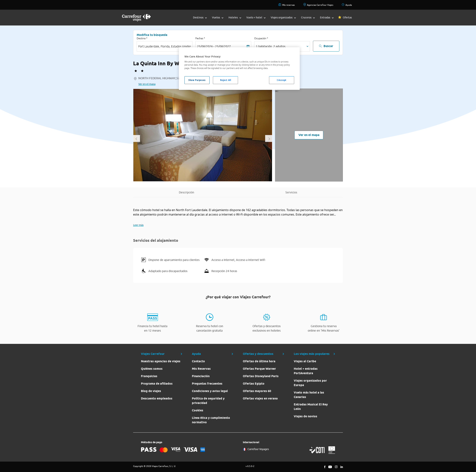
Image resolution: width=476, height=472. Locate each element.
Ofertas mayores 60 (257, 391)
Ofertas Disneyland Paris (261, 376)
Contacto (198, 361)
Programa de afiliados (157, 383)
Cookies (197, 410)
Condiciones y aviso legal (210, 391)
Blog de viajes (151, 391)
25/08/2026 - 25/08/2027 (214, 46)
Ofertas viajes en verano (260, 398)
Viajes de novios (305, 416)
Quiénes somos (152, 368)
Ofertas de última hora (259, 361)
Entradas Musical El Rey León (311, 407)
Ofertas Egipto (253, 383)
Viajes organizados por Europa (310, 383)
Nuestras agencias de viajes (160, 361)
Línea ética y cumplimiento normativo (211, 420)
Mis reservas (288, 5)
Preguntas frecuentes (207, 383)
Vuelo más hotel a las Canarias (309, 395)
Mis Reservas (201, 368)
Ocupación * (261, 38)
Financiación (201, 376)
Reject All (225, 80)
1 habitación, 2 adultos (270, 46)
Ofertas (347, 17)
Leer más (138, 225)
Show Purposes (196, 80)
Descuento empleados (156, 398)
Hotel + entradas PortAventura (306, 371)
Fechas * (200, 38)
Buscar (328, 46)
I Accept (281, 80)
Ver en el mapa (146, 84)
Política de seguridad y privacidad (208, 401)
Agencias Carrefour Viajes (320, 5)
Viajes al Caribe (305, 361)
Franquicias (149, 376)
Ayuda (348, 5)
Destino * (142, 38)
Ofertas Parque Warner (259, 368)
